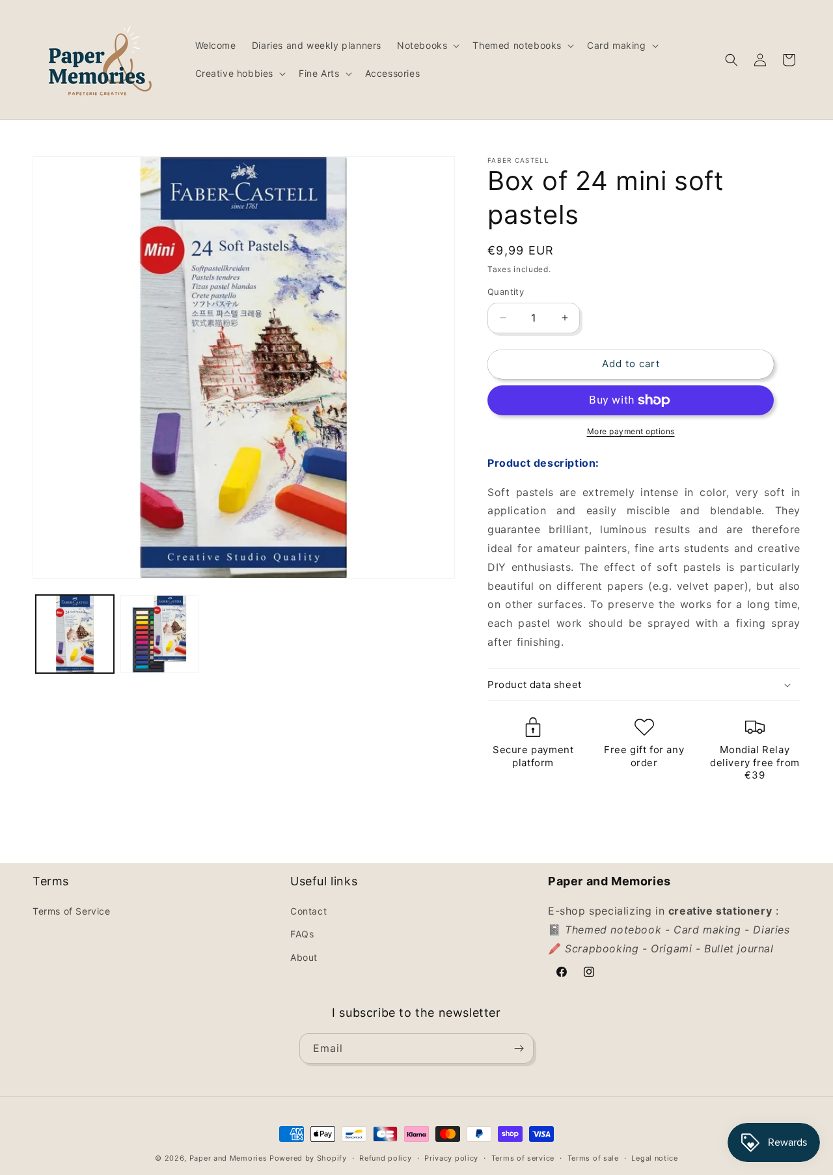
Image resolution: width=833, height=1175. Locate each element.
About (304, 957)
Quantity (505, 291)
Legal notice (654, 1158)
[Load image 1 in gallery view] (75, 634)
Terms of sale (593, 1158)
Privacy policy (451, 1158)
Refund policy (385, 1158)
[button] (427, 45)
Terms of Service (72, 911)
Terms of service (522, 1158)
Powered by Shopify (308, 1158)
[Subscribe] (518, 1048)
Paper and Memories (228, 1158)
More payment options (631, 431)
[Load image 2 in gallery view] (159, 634)
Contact (308, 911)
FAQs (302, 933)
